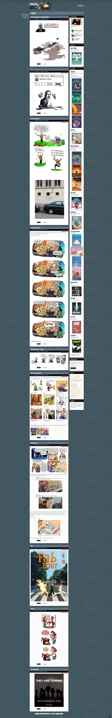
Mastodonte (76, 388)
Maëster (80, 388)
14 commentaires (64, 611)
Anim (73, 375)
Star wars (80, 393)
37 (56, 713)
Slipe (80, 392)
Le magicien (73, 386)
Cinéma (78, 376)
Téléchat (78, 395)
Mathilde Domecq (34, 420)
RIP (77, 392)
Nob (31, 406)
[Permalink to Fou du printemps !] (35, 118)
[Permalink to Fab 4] (32, 546)
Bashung (76, 375)
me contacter (78, 406)
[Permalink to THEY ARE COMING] (34, 669)
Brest (75, 376)
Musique (75, 389)
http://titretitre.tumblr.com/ (36, 341)
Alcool (72, 375)
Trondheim (73, 395)
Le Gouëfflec (74, 384)
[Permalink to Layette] (32, 609)
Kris (78, 381)
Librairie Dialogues (79, 386)
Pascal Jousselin (46, 420)
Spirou (76, 393)
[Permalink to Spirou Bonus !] (34, 443)
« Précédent (37, 713)
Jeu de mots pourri (76, 380)
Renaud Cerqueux (74, 392)
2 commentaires (64, 352)
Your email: (72, 364)
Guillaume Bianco (59, 406)
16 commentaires (64, 72)
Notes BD (46, 71)
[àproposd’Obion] (24, 14)
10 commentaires (64, 230)
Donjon (72, 378)
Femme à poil (75, 378)
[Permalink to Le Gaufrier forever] (35, 228)
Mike (71, 389)
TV (76, 395)
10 (53, 713)
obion (42, 71)
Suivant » (61, 713)
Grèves (79, 378)
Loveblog (72, 388)
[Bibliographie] (25, 16)
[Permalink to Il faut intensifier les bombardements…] (40, 17)
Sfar (78, 392)
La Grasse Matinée (74, 383)
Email (45, 113)
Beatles (79, 375)
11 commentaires (64, 121)
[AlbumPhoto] (25, 17)
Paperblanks (72, 391)
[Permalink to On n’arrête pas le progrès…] (37, 349)
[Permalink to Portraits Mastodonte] (36, 373)
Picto (80, 391)
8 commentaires (64, 672)
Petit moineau (77, 391)
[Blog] (27, 12)
